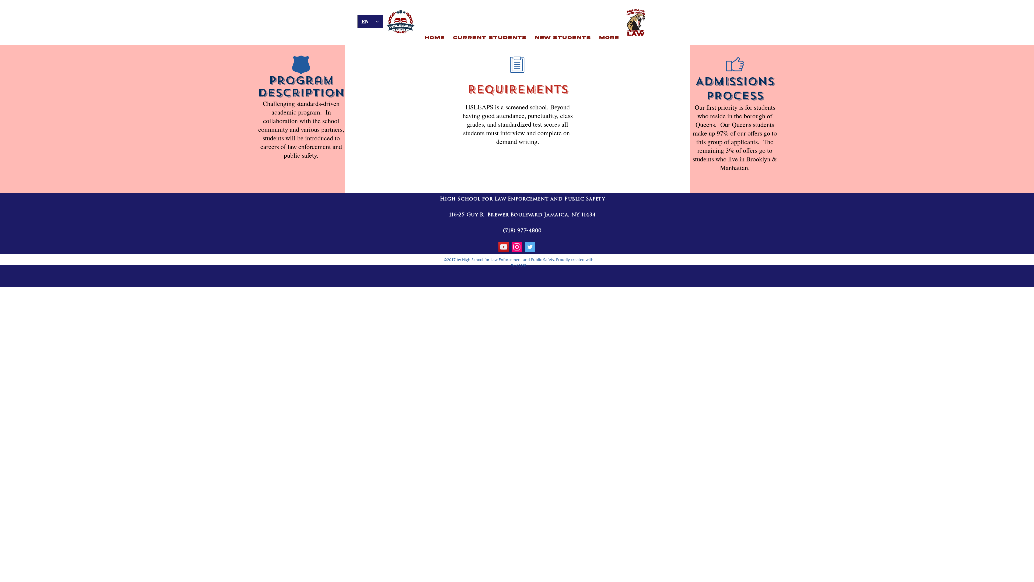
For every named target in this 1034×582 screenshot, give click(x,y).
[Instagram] (517, 247)
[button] (489, 38)
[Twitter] (530, 247)
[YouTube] (503, 247)
